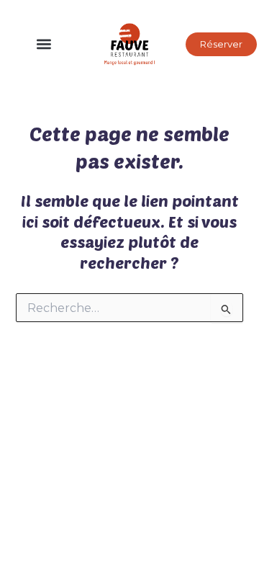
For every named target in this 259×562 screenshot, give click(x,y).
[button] (44, 44)
